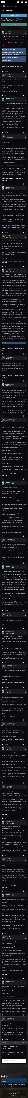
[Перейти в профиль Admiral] (3, 32)
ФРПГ (15, 20)
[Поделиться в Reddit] (2, 1076)
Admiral (6, 20)
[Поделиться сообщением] (25, 33)
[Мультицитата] (2, 72)
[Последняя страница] (26, 28)
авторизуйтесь (9, 1054)
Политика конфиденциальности (16, 1092)
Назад (4, 1042)
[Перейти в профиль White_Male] (3, 75)
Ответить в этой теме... (10, 1060)
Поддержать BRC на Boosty (14, 15)
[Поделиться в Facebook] (7, 1076)
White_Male (8, 75)
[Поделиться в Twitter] (4, 1076)
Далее (23, 1042)
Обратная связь (13, 1093)
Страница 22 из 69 (14, 28)
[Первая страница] (2, 28)
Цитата (6, 71)
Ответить (14, 24)
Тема (4, 1092)
